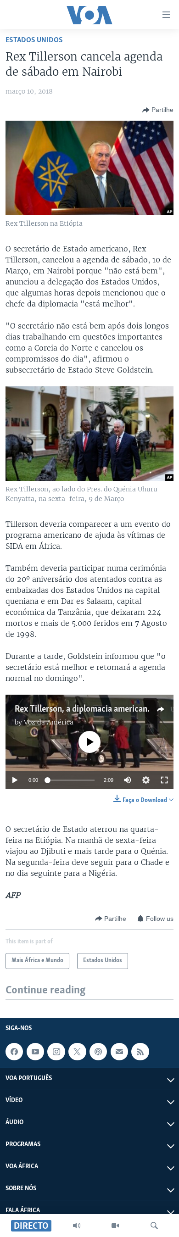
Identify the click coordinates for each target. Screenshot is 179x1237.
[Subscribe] (119, 1051)
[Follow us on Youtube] (35, 1051)
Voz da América (48, 722)
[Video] (115, 1225)
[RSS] (140, 1051)
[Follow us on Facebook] (14, 1051)
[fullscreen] (164, 780)
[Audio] (76, 1225)
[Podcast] (98, 1051)
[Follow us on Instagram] (56, 1051)
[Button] (157, 110)
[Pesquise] (154, 1225)
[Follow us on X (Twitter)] (77, 1051)
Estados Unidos (34, 40)
